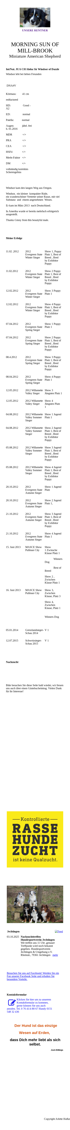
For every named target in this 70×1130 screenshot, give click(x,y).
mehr (55, 955)
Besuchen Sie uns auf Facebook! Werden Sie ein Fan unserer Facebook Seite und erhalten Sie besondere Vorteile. (33, 976)
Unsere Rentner (35, 30)
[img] (35, 17)
